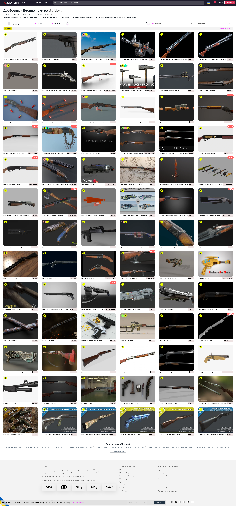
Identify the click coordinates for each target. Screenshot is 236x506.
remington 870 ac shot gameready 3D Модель (213, 403)
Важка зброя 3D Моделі (205, 447)
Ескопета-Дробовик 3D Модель (13, 153)
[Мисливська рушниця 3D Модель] (137, 170)
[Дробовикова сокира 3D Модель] (59, 201)
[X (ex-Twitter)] (176, 502)
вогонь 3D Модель (205, 278)
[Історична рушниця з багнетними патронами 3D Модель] (98, 76)
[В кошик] (31, 55)
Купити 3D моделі (127, 466)
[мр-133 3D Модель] (59, 326)
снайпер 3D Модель (127, 341)
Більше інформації (77, 502)
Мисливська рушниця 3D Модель (131, 184)
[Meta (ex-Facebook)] (184, 502)
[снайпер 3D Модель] (137, 326)
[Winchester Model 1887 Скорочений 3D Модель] (215, 108)
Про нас (45, 466)
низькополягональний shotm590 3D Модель (56, 309)
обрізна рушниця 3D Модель (208, 309)
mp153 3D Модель (165, 341)
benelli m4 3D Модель (49, 278)
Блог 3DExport (124, 488)
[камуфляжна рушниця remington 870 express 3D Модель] (98, 420)
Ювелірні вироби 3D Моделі (135, 447)
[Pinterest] (180, 502)
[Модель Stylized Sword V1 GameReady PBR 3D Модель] (176, 170)
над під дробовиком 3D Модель (170, 434)
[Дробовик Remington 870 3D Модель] (20, 45)
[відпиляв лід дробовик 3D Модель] (137, 420)
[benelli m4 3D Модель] (59, 264)
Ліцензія (161, 479)
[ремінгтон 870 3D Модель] (20, 264)
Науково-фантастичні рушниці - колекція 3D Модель (137, 216)
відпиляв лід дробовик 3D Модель (132, 434)
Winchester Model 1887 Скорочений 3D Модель (213, 122)
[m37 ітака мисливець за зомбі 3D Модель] (59, 357)
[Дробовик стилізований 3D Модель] (176, 108)
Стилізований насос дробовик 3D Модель (212, 59)
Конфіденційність (163, 485)
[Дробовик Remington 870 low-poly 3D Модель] (176, 201)
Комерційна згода (164, 482)
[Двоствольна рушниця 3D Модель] (59, 108)
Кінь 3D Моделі (61, 447)
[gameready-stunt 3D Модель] (20, 295)
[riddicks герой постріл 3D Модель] (20, 357)
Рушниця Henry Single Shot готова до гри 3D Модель (98, 122)
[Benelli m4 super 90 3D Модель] (176, 76)
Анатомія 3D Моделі (118, 451)
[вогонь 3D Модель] (215, 264)
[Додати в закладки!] (35, 55)
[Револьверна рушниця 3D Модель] (215, 201)
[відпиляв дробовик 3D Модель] (20, 420)
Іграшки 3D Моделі (153, 447)
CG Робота (123, 491)
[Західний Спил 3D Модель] (215, 76)
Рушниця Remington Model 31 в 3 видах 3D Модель (136, 153)
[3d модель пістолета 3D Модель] (98, 326)
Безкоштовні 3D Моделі (127, 476)
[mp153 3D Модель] (176, 326)
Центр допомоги (163, 473)
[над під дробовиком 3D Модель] (176, 420)
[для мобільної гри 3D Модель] (137, 389)
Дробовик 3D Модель (10, 91)
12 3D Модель (85, 247)
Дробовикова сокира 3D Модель (52, 216)
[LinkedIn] (188, 502)
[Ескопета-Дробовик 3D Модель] (20, 139)
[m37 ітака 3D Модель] (98, 389)
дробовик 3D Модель (166, 309)
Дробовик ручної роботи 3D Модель (132, 247)
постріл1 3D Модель (87, 278)
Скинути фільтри (226, 28)
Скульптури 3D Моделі (14, 447)
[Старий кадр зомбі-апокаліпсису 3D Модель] (59, 139)
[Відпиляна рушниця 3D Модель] (20, 108)
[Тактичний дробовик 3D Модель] (20, 232)
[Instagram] (172, 502)
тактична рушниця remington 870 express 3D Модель (59, 434)
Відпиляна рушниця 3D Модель (13, 122)
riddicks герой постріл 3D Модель (14, 372)
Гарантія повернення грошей (167, 491)
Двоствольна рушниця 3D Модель (53, 122)
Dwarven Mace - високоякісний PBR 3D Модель (135, 91)
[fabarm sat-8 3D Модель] (20, 389)
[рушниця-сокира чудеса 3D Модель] (98, 295)
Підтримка (161, 470)
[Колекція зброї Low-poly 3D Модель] (215, 170)
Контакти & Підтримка (168, 466)
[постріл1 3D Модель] (98, 264)
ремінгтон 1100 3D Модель (129, 278)
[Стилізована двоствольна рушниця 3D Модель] (176, 45)
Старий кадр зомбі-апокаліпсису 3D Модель (56, 153)
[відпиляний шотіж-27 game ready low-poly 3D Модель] (176, 232)
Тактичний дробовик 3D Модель (13, 247)
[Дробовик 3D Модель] (20, 76)
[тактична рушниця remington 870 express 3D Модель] (59, 420)
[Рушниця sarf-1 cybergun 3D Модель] (98, 201)
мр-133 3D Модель (48, 341)
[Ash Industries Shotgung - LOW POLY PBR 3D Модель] (176, 139)
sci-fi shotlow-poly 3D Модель (130, 309)
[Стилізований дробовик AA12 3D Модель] (137, 45)
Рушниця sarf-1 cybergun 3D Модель (92, 216)
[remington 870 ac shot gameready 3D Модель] (215, 389)
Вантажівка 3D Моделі (222, 447)
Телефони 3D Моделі (102, 447)
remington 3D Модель (127, 372)
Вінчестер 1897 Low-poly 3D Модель (132, 122)
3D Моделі (123, 470)
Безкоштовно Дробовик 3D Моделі (21, 23)
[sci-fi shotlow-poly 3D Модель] (137, 295)
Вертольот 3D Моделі (186, 447)
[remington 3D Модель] (137, 357)
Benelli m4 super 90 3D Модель (169, 91)
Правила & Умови (164, 488)
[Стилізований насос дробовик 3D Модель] (215, 45)
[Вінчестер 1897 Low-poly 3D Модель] (137, 108)
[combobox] (173, 23)
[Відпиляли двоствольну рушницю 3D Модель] (59, 170)
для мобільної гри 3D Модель (130, 403)
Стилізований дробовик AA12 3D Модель (134, 59)
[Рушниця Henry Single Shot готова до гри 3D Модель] (98, 108)
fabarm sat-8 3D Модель (11, 403)
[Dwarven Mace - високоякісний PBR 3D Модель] (137, 76)
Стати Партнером (125, 485)
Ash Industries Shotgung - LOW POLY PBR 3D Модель (176, 153)
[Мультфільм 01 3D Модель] (59, 45)
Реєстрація (230, 3)
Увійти (221, 3)
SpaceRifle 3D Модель (88, 184)
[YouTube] (192, 502)
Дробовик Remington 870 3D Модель (15, 59)
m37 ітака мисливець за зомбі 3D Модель (55, 372)
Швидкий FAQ (162, 476)
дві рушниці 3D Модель (167, 372)
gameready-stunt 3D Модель (12, 309)
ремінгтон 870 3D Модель (11, 278)
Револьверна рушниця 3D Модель (209, 216)
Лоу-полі (56, 24)
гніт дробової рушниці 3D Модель (209, 372)
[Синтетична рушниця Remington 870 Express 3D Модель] (215, 420)
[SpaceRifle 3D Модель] (98, 170)
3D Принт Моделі (125, 473)
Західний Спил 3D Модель (207, 91)
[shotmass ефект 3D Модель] (176, 264)
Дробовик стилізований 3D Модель (171, 122)
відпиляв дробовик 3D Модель (13, 434)
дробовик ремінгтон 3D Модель (170, 403)
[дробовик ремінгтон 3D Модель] (176, 389)
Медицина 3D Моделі (170, 447)
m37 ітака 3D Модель (88, 403)
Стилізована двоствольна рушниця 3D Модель (175, 59)
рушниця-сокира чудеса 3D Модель (93, 309)
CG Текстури (123, 479)
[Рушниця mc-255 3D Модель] (98, 139)
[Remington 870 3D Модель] (215, 139)
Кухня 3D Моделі (47, 447)
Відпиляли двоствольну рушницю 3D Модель (57, 184)
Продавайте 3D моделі (127, 482)
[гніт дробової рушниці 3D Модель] (215, 357)
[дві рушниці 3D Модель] (176, 357)
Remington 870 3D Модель (207, 153)
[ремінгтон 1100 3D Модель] (137, 264)
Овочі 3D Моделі (117, 447)
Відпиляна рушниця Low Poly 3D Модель (16, 216)
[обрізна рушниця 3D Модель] (215, 295)
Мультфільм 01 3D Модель (50, 59)
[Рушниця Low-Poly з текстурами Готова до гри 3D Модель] (98, 45)
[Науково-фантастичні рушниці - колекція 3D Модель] (137, 201)
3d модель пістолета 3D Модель (91, 341)
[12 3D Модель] (98, 232)
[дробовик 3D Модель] (176, 295)
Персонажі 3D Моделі (32, 447)
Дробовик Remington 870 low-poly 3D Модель (174, 216)
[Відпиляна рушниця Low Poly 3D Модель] (20, 201)
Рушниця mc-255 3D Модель (90, 153)
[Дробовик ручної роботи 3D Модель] (137, 232)
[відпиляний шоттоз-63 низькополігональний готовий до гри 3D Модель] (215, 232)
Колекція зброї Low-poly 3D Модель (210, 184)
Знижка (40, 24)
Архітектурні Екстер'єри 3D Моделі (80, 447)
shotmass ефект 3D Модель (169, 278)
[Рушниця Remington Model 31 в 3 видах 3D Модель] (137, 139)
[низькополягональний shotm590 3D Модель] (59, 295)
